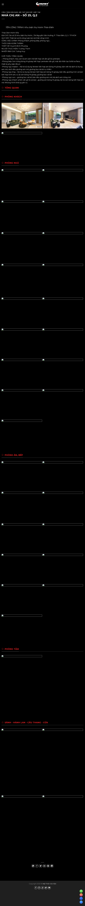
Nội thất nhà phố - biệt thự (29, 12)
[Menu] (3, 4)
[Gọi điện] (81, 891)
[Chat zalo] (81, 898)
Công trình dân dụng (10, 12)
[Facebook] (81, 902)
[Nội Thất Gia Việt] (42, 4)
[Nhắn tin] (81, 894)
